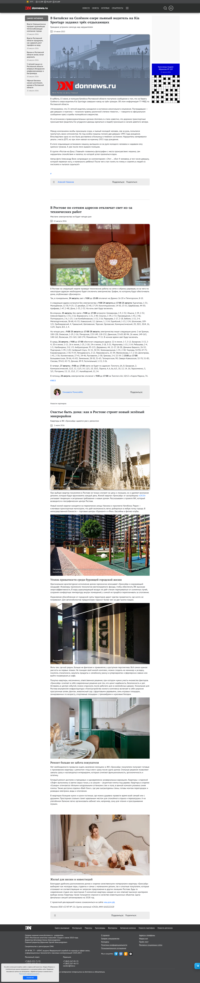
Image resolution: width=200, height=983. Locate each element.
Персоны (88, 928)
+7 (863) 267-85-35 (70, 961)
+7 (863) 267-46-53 (70, 963)
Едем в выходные (62, 928)
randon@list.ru (69, 966)
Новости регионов (165, 928)
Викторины (112, 928)
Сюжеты (95, 8)
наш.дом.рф (109, 902)
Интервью (105, 8)
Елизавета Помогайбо (73, 392)
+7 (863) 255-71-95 (33, 961)
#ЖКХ (53, 380)
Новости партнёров (147, 928)
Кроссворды (100, 928)
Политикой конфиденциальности (29, 974)
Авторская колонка (128, 928)
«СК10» (142, 495)
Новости (86, 8)
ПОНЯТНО (30, 978)
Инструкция (77, 928)
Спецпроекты (117, 8)
